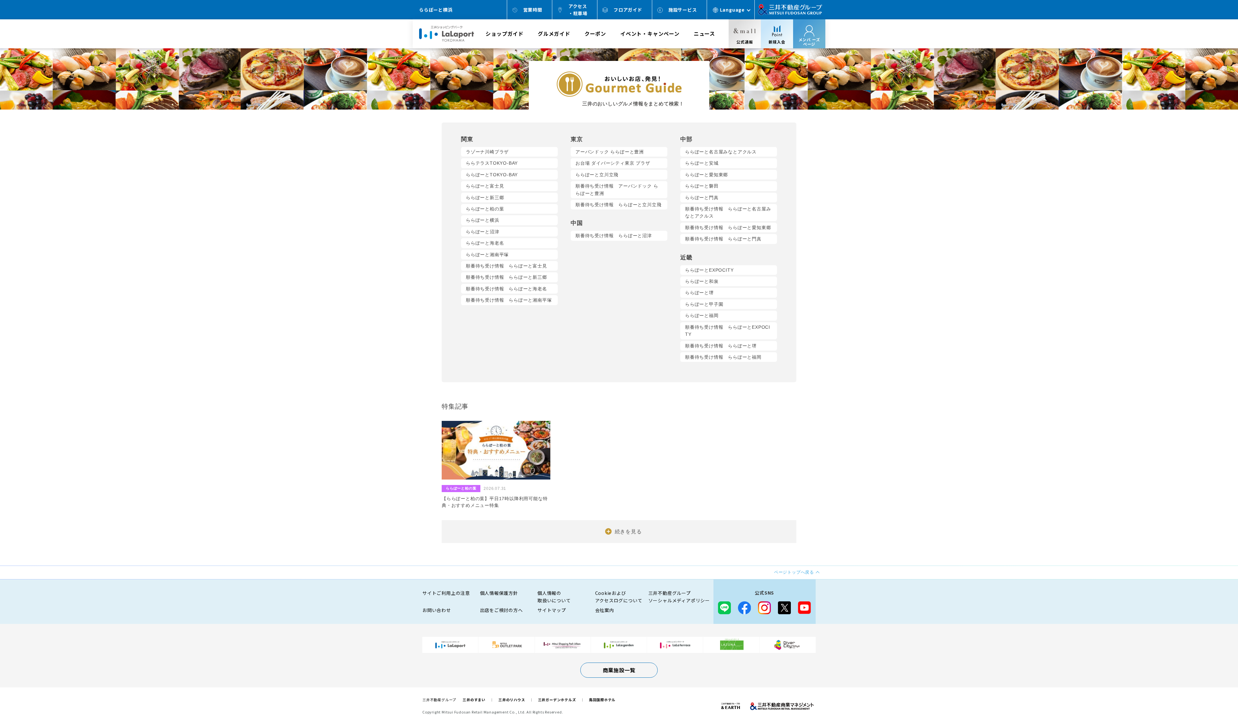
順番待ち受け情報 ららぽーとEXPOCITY (727, 331)
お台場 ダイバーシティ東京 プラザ (612, 163)
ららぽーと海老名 (485, 243)
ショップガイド (505, 33)
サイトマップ (551, 610)
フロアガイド (628, 9)
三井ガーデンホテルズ (557, 699)
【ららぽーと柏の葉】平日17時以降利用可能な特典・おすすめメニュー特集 (494, 502)
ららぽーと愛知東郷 (706, 174)
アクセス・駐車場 (577, 9)
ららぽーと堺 (699, 292)
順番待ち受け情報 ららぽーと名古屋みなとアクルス (728, 212)
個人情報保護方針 (499, 593)
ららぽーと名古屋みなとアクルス (721, 151)
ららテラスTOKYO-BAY (492, 163)
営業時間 (532, 9)
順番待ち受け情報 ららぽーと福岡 (723, 357)
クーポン (595, 33)
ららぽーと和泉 (702, 281)
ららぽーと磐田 (702, 186)
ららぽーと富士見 (485, 186)
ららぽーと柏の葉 (485, 208)
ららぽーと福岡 (702, 315)
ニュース (704, 33)
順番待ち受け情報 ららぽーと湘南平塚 (509, 300)
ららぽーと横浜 (482, 220)
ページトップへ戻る (1213, 693)
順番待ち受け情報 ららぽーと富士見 (506, 265)
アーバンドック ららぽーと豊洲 (609, 151)
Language (732, 9)
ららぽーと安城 (702, 163)
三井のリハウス (511, 699)
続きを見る (628, 531)
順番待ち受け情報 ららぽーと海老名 (506, 288)
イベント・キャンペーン (650, 33)
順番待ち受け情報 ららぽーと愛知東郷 (728, 227)
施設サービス (682, 9)
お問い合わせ (436, 610)
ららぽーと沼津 (482, 231)
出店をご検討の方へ (501, 610)
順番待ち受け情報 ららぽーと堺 (721, 345)
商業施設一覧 (619, 670)
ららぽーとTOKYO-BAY (492, 174)
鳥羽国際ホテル (602, 699)
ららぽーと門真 (702, 197)
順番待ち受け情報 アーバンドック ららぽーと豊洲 (616, 189)
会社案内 (604, 610)
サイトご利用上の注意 (446, 593)
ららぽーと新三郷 (485, 197)
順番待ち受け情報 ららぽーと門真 (723, 238)
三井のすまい (474, 699)
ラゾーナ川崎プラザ (487, 151)
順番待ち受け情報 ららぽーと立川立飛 (618, 204)
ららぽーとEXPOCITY (709, 270)
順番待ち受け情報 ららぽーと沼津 (613, 235)
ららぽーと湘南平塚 (487, 254)
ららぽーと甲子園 (704, 304)
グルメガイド (554, 33)
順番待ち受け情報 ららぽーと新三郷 (506, 277)
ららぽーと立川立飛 (596, 174)
